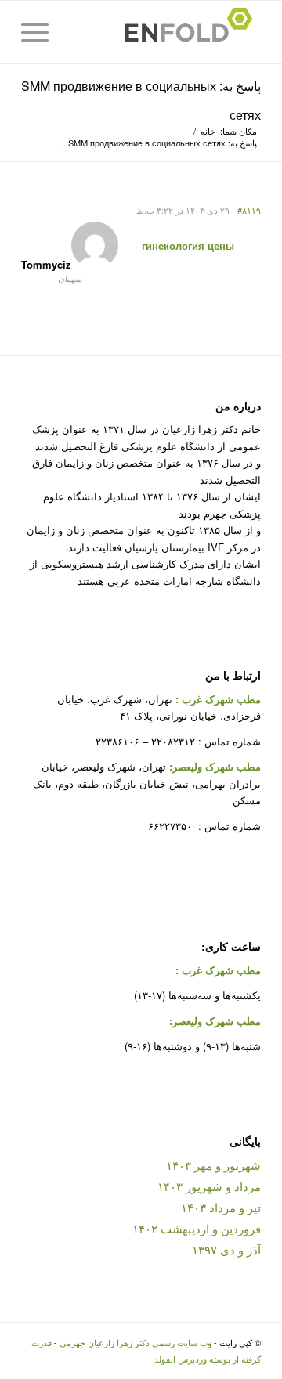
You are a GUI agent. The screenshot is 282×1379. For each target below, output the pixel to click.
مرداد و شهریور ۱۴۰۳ (209, 1186)
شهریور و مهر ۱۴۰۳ (213, 1165)
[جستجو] (76, 32)
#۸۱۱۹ (249, 210)
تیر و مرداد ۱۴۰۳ (221, 1207)
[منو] (40, 32)
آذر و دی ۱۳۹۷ (226, 1249)
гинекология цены (188, 245)
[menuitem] (76, 32)
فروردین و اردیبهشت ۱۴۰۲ (196, 1228)
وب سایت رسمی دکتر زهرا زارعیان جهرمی (136, 1342)
